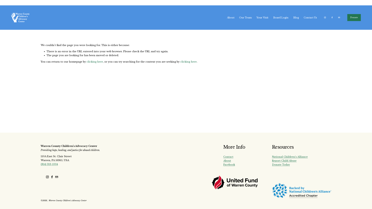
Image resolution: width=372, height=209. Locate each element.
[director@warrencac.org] (339, 17)
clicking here (95, 61)
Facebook (229, 164)
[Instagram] (325, 17)
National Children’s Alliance (290, 156)
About (230, 17)
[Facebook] (332, 17)
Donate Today (281, 164)
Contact (228, 156)
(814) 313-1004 (49, 164)
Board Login (280, 17)
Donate (354, 17)
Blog (296, 17)
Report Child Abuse (284, 160)
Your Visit (262, 17)
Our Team (245, 17)
